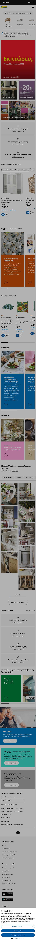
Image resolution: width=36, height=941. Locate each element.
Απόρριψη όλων (18, 930)
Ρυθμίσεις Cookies (17, 926)
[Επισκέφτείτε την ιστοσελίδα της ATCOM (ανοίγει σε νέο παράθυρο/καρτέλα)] (18, 938)
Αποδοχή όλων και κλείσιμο (18, 935)
